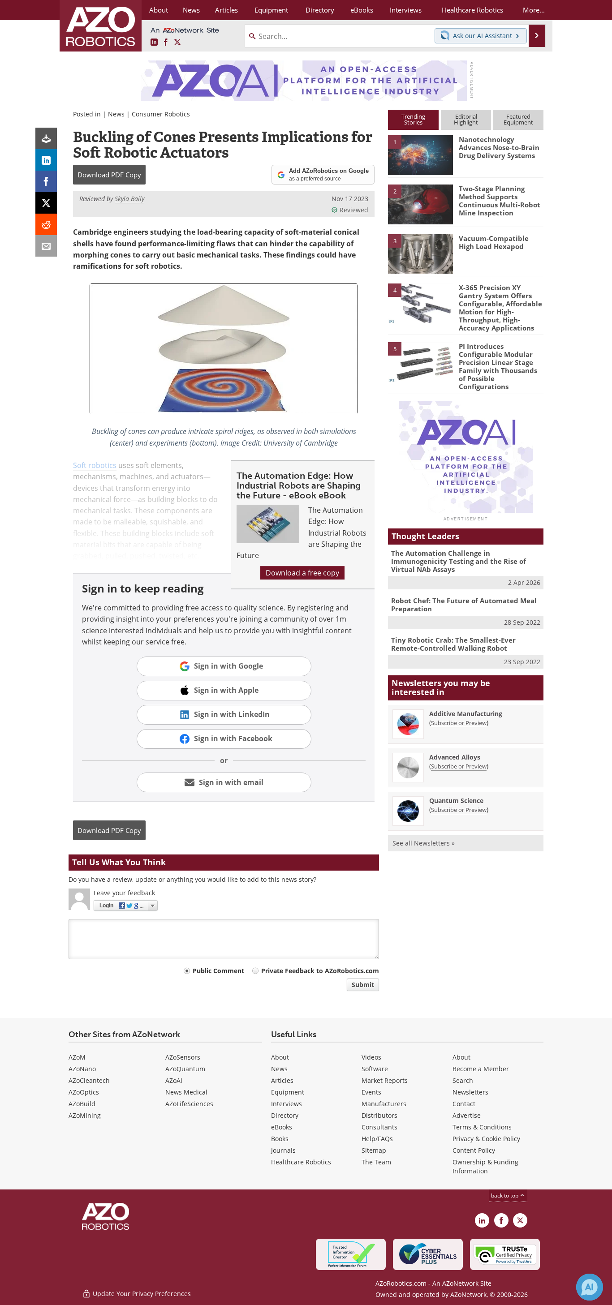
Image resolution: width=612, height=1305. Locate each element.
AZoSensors (182, 1057)
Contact (464, 1103)
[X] (46, 203)
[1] (420, 154)
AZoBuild (82, 1103)
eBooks (281, 1127)
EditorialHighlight (466, 119)
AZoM (77, 1057)
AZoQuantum (185, 1069)
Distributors (379, 1115)
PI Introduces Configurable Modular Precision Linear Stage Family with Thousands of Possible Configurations (498, 366)
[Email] (46, 246)
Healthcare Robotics (301, 1162)
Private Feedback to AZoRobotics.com (320, 970)
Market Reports (385, 1080)
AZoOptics (84, 1092)
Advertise (467, 1115)
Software (375, 1069)
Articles (282, 1080)
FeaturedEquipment (518, 119)
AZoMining (85, 1115)
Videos (371, 1057)
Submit (363, 984)
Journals (283, 1150)
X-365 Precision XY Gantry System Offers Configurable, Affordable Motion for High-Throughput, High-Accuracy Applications (500, 307)
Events (371, 1092)
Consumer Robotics (161, 114)
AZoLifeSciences (189, 1103)
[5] (420, 361)
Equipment (287, 1092)
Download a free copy (302, 573)
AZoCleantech (89, 1080)
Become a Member (481, 1069)
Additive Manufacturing (465, 713)
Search (463, 1080)
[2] (420, 204)
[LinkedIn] (46, 160)
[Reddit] (46, 224)
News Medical (186, 1092)
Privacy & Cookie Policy (486, 1138)
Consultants (379, 1127)
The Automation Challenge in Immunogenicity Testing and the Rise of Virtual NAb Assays (458, 561)
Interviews (286, 1103)
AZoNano (82, 1069)
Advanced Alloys (454, 757)
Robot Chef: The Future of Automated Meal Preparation (464, 604)
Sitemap (374, 1150)
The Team (376, 1162)
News (116, 114)
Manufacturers (384, 1103)
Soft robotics (94, 465)
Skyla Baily (129, 198)
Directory (284, 1115)
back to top (505, 1195)
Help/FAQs (377, 1138)
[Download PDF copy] (46, 138)
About (280, 1057)
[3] (420, 253)
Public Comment (218, 970)
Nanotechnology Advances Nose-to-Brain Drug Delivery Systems (499, 147)
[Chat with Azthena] (589, 1287)
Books (280, 1138)
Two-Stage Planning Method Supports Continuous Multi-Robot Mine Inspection (499, 200)
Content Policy (474, 1150)
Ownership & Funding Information (485, 1166)
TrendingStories (413, 119)
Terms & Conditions (482, 1127)
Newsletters (470, 1092)
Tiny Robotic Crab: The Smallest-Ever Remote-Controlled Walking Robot (453, 643)
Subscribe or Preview (459, 723)
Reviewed (354, 210)
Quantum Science (456, 800)
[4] (420, 303)
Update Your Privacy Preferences (141, 1293)
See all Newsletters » (423, 843)
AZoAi (173, 1080)
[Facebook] (46, 181)
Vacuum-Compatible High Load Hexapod (494, 242)
